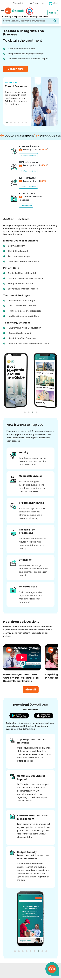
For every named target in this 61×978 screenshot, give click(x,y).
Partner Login (38, 3)
